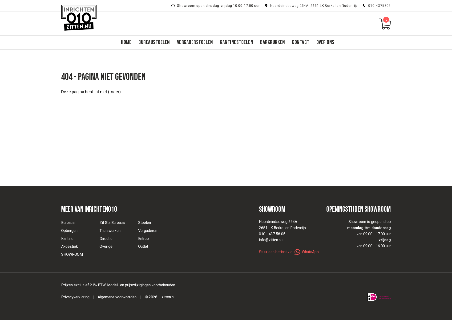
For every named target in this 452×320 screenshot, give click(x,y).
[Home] (79, 18)
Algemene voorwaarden (117, 297)
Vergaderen (147, 230)
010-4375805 (379, 6)
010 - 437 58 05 (272, 234)
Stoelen (144, 222)
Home (126, 42)
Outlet (143, 246)
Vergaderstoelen (195, 42)
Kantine (67, 238)
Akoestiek (69, 246)
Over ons (325, 42)
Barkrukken (272, 42)
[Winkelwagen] (385, 23)
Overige (106, 246)
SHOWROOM (72, 254)
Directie (106, 238)
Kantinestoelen (236, 42)
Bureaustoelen (154, 42)
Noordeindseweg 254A (289, 6)
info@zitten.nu (270, 240)
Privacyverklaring (75, 297)
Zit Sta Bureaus (112, 222)
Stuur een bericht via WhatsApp (289, 252)
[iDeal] (379, 297)
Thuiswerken (110, 230)
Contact (300, 42)
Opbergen (69, 230)
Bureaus (68, 222)
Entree (143, 238)
